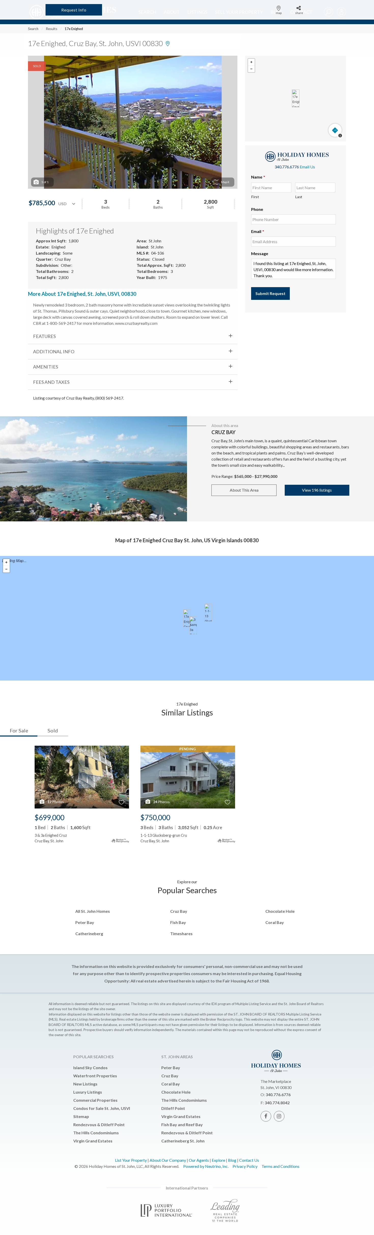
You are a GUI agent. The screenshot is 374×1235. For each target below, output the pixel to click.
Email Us (307, 166)
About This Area (244, 490)
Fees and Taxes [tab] (51, 382)
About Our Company (168, 1160)
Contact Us (249, 1160)
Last (298, 197)
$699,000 (49, 817)
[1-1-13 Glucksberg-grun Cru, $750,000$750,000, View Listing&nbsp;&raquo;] (208, 613)
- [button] (251, 69)
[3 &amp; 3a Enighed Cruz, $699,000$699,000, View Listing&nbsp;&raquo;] (193, 625)
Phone (257, 209)
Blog (232, 1160)
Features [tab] (44, 336)
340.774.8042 (277, 1102)
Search (33, 29)
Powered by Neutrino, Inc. (205, 1166)
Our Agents (199, 1160)
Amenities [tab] (45, 367)
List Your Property (131, 1160)
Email (257, 231)
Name (258, 176)
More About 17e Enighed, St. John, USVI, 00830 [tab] (82, 294)
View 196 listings (317, 490)
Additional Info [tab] (53, 351)
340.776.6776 (287, 166)
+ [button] (251, 62)
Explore (218, 1160)
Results (51, 29)
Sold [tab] (53, 730)
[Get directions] (335, 130)
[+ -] (295, 98)
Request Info (74, 9)
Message (259, 253)
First (255, 197)
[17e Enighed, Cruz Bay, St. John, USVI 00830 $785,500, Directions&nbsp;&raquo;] (295, 98)
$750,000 (155, 817)
